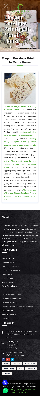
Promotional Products (10, 266)
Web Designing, (12, 390)
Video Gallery (9, 369)
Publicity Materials (9, 315)
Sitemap (7, 374)
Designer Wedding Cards (11, 299)
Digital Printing (7, 278)
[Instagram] (10, 47)
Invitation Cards (8, 262)
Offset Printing (7, 274)
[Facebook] (4, 47)
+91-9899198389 (12, 345)
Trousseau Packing (9, 303)
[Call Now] (5, 382)
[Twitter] (16, 47)
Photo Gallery (30, 364)
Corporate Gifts (8, 311)
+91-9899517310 (12, 342)
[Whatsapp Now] (5, 390)
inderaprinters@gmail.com (16, 352)
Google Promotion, (27, 390)
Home (6, 364)
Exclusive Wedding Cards (12, 295)
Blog (20, 369)
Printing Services (8, 258)
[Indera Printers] (20, 8)
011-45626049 (11, 348)
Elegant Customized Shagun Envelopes (17, 307)
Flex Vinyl (5, 319)
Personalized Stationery (11, 270)
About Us (16, 364)
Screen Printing (7, 282)
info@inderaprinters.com (15, 355)
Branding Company (20, 392)
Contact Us (31, 369)
